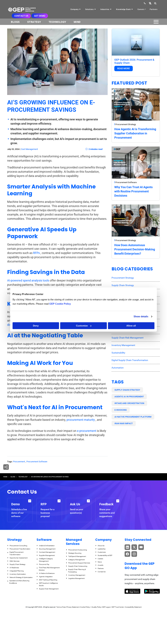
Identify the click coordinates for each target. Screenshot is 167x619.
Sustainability (118, 352)
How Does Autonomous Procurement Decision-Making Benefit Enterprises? (134, 249)
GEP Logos (106, 607)
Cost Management (29, 149)
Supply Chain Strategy (123, 285)
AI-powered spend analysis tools (28, 280)
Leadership (102, 549)
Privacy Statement (73, 607)
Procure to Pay (44, 564)
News (100, 562)
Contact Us (21, 15)
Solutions (89, 9)
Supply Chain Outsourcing (77, 566)
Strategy (34, 21)
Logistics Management (76, 578)
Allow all (131, 325)
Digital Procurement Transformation (16, 553)
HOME (5, 477)
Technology (57, 21)
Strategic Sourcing (74, 553)
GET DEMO (39, 15)
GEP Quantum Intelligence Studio (48, 584)
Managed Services (74, 542)
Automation (118, 367)
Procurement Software (36, 461)
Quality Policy (96, 607)
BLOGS (15, 21)
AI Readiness (14, 568)
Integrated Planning (17, 571)
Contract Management (47, 552)
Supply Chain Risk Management (128, 337)
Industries (105, 9)
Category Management (76, 560)
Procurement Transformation (20, 549)
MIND (77, 21)
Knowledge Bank (123, 9)
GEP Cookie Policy (60, 303)
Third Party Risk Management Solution (49, 569)
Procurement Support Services (79, 563)
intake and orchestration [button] (129, 403)
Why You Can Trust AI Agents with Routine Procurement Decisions (133, 191)
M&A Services (14, 561)
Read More (123, 68)
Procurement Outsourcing (77, 550)
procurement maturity (81, 419)
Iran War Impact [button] (123, 423)
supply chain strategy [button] (127, 390)
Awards (100, 565)
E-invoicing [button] (120, 410)
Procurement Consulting (18, 546)
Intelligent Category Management (46, 560)
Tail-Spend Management (77, 556)
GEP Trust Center (118, 607)
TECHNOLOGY (23, 477)
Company (74, 9)
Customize (82, 325)
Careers (140, 9)
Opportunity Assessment (19, 558)
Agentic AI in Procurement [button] (129, 396)
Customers (102, 552)
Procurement (19, 461)
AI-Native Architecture (46, 573)
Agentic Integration (46, 576)
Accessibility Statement (133, 607)
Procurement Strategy (125, 124)
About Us (101, 546)
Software (44, 540)
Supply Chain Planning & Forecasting (77, 571)
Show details (141, 316)
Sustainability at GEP (105, 555)
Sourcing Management (47, 549)
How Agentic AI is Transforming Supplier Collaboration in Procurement (135, 133)
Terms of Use (61, 607)
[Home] (22, 9)
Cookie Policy (85, 607)
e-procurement (86, 430)
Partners (153, 9)
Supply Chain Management (49, 589)
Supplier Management (47, 555)
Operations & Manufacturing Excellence (19, 582)
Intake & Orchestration (47, 546)
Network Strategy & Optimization (21, 577)
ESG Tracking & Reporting (48, 580)
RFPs (36, 253)
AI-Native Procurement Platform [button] (132, 417)
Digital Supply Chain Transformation (130, 360)
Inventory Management (123, 345)
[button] (150, 3)
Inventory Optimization (18, 574)
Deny (36, 325)
